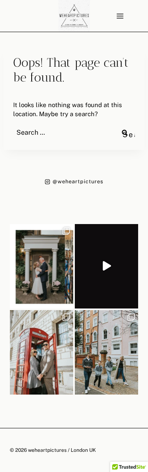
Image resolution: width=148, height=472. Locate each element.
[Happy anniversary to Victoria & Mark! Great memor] (41, 266)
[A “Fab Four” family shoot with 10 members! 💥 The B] (106, 352)
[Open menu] (119, 15)
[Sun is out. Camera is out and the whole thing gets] (41, 352)
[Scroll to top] (141, 411)
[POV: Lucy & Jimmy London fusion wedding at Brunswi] (106, 266)
